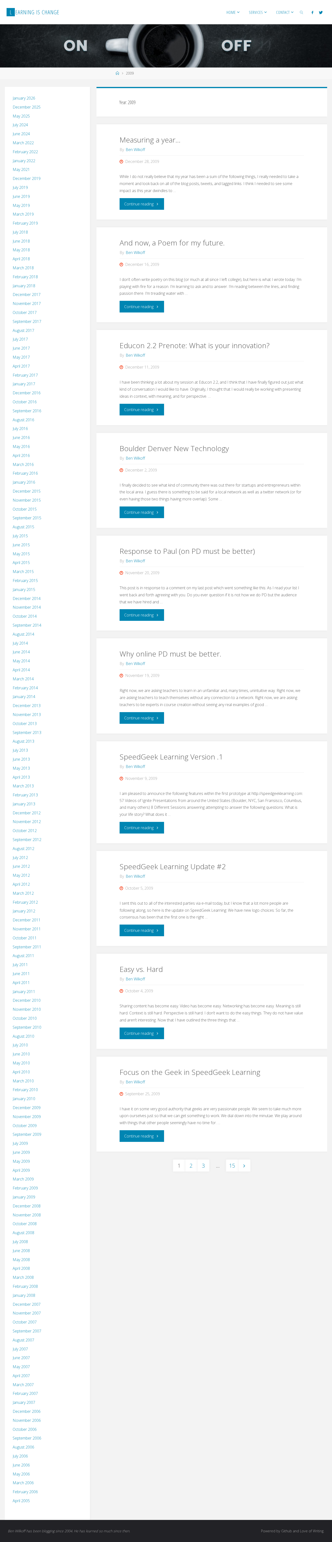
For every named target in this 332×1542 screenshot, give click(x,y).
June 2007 (21, 1357)
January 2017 (24, 384)
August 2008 (23, 1232)
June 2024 (21, 133)
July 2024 (20, 124)
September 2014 (27, 625)
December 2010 (27, 1000)
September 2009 (27, 1134)
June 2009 (21, 1152)
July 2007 (20, 1349)
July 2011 (20, 964)
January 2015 (24, 589)
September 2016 (27, 410)
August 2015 (23, 527)
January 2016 (24, 482)
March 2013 (23, 786)
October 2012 (25, 830)
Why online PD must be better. (170, 654)
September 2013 (27, 732)
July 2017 (20, 339)
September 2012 (27, 839)
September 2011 (27, 947)
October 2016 (25, 401)
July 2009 (20, 1143)
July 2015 (20, 536)
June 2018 (21, 241)
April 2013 (21, 777)
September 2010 (27, 1027)
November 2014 (27, 607)
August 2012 (23, 848)
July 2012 (20, 857)
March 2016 (23, 464)
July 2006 (20, 1456)
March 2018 (23, 267)
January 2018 (24, 285)
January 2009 (24, 1197)
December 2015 (27, 491)
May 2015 (21, 553)
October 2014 (25, 616)
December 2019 (27, 178)
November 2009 (27, 1116)
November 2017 (27, 303)
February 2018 (25, 276)
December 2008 (27, 1206)
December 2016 (27, 393)
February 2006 (25, 1491)
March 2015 (23, 571)
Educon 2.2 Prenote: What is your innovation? (195, 345)
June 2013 (21, 759)
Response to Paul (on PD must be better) (187, 551)
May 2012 (21, 875)
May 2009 (21, 1161)
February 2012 (25, 902)
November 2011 (27, 929)
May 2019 (21, 205)
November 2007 (27, 1313)
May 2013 (21, 768)
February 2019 (25, 223)
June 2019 (21, 196)
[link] (301, 12)
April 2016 (21, 455)
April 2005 (21, 1500)
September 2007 (27, 1331)
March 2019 (23, 214)
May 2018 (21, 250)
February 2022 (25, 151)
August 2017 (23, 330)
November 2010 (27, 1009)
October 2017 (25, 312)
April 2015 (21, 562)
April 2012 (21, 884)
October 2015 (25, 509)
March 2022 (23, 142)
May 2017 (21, 357)
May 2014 (21, 661)
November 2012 (27, 821)
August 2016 (23, 419)
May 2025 (21, 116)
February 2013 (25, 795)
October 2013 (25, 723)
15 (232, 1165)
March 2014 (23, 679)
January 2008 (24, 1295)
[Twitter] (320, 12)
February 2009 (25, 1188)
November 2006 (27, 1420)
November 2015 (27, 500)
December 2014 (27, 598)
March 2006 (23, 1482)
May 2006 (21, 1474)
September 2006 (27, 1438)
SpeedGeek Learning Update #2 (173, 866)
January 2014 (24, 696)
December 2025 (27, 107)
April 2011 (21, 982)
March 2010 (23, 1081)
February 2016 (25, 473)
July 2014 (20, 643)
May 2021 (21, 169)
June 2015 (21, 545)
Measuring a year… (150, 140)
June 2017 (21, 348)
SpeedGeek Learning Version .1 (171, 757)
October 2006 (25, 1429)
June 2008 (21, 1250)
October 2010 (25, 1018)
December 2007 (27, 1304)
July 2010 (20, 1045)
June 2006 (21, 1465)
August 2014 (23, 634)
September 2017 (27, 321)
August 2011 (23, 955)
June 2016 (21, 437)
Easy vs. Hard (141, 969)
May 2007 (21, 1366)
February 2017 (25, 375)
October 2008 (25, 1223)
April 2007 (21, 1375)
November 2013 (27, 714)
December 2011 (27, 920)
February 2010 (25, 1089)
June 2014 (21, 652)
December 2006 (27, 1411)
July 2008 (20, 1241)
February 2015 (25, 580)
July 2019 (20, 187)
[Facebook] (312, 12)
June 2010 (21, 1054)
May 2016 (21, 446)
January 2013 (24, 804)
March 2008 (23, 1277)
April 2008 (21, 1268)
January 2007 (24, 1402)
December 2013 (27, 705)
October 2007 (25, 1322)
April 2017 (21, 366)
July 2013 (20, 750)
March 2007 (23, 1384)
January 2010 (24, 1098)
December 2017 (27, 294)
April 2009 (21, 1170)
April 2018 (21, 258)
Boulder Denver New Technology (174, 448)
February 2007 (25, 1393)
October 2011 (25, 938)
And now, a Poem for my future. (172, 243)
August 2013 (23, 741)
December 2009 (27, 1107)
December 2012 (27, 813)
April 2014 (21, 670)
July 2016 (20, 428)
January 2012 (24, 911)
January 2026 (24, 98)
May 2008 (21, 1259)
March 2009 (23, 1179)
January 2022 (24, 160)
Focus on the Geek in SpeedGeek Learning (190, 1072)
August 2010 (23, 1036)
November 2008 (27, 1215)
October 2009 (25, 1125)
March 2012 (23, 893)
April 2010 (21, 1072)
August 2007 (23, 1340)
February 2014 (25, 688)
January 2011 (24, 991)
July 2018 (20, 232)
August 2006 (23, 1447)
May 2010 (21, 1063)
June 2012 (21, 866)
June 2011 (21, 973)
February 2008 (25, 1286)
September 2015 (27, 518)
